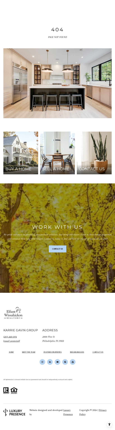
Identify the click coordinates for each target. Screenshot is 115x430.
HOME (11, 352)
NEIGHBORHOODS (77, 352)
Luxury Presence (68, 412)
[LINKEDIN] (50, 362)
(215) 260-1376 (10, 336)
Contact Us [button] (57, 249)
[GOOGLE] (65, 362)
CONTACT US (98, 352)
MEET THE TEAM (28, 352)
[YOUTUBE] (57, 362)
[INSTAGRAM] (42, 362)
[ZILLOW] (72, 362)
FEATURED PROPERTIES (53, 352)
